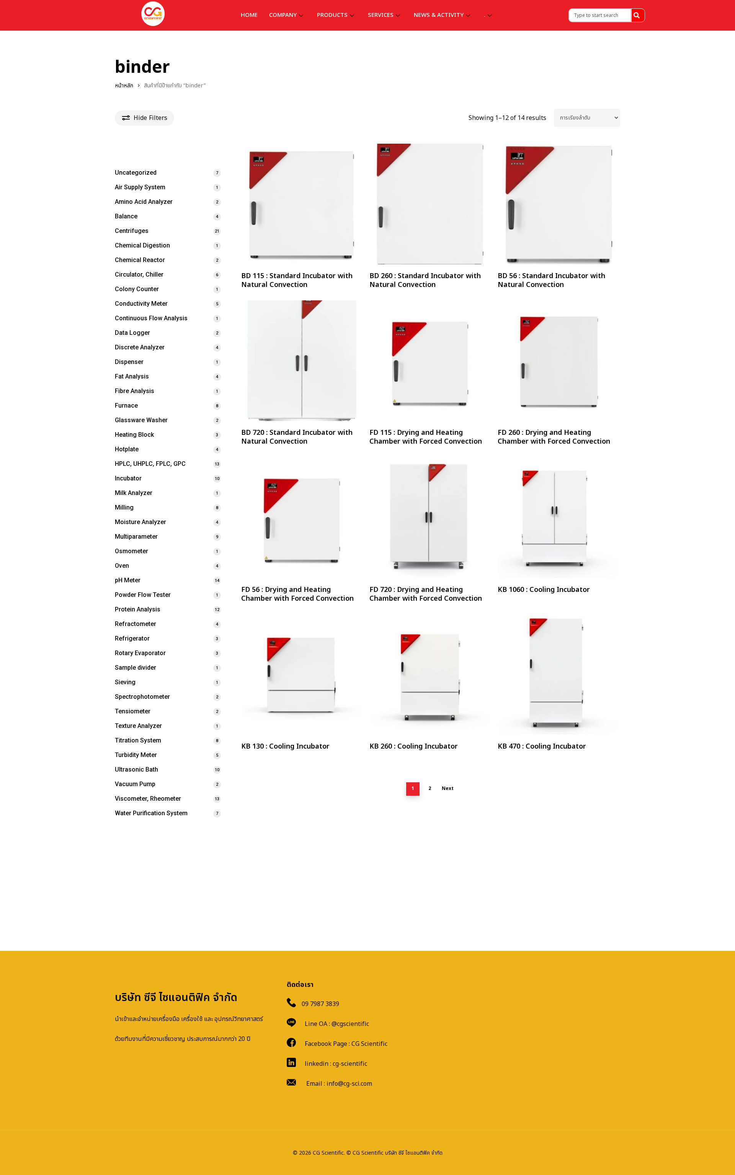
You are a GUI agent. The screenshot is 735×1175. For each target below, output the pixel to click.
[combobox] (599, 15)
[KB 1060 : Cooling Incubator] (558, 517)
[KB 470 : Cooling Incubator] (558, 674)
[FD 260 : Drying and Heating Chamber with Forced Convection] (558, 360)
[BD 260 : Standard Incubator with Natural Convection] (429, 204)
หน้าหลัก (124, 85)
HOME (249, 15)
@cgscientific (350, 1024)
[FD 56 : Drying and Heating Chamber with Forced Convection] (301, 517)
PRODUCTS (332, 15)
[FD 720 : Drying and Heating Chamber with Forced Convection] (429, 517)
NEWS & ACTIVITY (439, 15)
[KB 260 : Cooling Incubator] (429, 674)
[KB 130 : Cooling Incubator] (301, 674)
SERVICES (381, 15)
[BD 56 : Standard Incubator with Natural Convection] (558, 204)
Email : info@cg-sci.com (339, 1083)
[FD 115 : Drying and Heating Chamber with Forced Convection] (429, 360)
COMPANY (283, 15)
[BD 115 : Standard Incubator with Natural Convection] (301, 204)
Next (448, 788)
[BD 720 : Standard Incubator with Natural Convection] (301, 360)
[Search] (638, 15)
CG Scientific (369, 1044)
